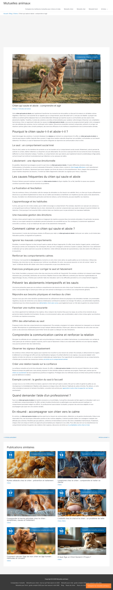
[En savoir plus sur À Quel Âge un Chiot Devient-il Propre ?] (82, 541)
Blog (62, 585)
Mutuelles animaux (17, 3)
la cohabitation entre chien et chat (79, 425)
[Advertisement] (56, 28)
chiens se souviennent (19, 372)
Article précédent (10, 437)
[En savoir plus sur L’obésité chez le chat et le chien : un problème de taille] (82, 502)
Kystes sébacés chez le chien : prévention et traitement (30, 480)
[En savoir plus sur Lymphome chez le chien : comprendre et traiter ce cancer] (82, 464)
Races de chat (81, 585)
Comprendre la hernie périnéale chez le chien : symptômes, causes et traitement (26, 519)
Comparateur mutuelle (18, 583)
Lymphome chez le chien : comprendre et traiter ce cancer (79, 481)
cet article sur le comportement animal (55, 359)
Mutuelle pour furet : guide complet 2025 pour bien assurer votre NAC (38, 585)
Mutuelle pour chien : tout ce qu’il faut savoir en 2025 (43, 583)
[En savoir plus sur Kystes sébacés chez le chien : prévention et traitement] (31, 464)
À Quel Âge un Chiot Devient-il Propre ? (74, 557)
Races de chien (70, 585)
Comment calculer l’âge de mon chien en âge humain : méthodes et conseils (29, 557)
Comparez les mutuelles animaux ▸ (87, 57)
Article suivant (104, 437)
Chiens (14, 109)
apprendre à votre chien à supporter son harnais (78, 388)
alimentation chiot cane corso (49, 303)
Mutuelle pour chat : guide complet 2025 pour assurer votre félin (81, 583)
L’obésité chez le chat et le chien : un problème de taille (81, 518)
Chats (59, 521)
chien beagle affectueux (78, 167)
